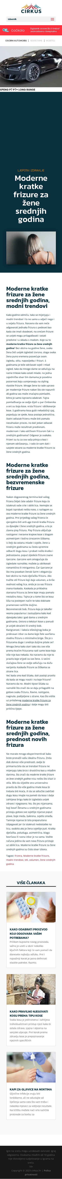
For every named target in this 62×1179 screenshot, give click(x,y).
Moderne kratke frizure (36, 855)
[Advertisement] (31, 131)
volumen (34, 859)
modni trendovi (14, 859)
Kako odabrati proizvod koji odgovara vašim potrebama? (28, 933)
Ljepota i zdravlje (31, 170)
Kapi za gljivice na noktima (31, 1089)
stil (26, 859)
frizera (18, 855)
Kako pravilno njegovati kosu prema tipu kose (29, 1013)
